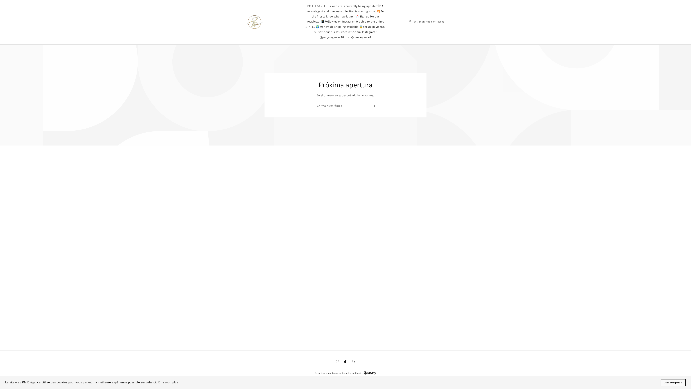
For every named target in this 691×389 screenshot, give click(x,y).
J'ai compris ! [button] (673, 382)
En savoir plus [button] (168, 382)
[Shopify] (369, 373)
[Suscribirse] (374, 106)
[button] (426, 21)
